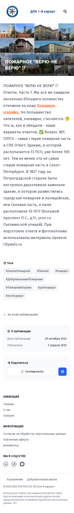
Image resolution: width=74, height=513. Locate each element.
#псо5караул (14, 296)
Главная (8, 404)
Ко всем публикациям (23, 314)
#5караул (61, 271)
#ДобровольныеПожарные (24, 279)
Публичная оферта (16, 439)
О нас (7, 410)
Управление (15, 479)
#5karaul (43, 271)
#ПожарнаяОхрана (18, 287)
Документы (10, 445)
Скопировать (34, 371)
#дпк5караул (47, 287)
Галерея (8, 415)
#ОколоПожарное (18, 271)
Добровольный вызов (42, 479)
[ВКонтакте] (5, 464)
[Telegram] (14, 464)
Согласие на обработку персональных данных (34, 434)
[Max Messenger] (22, 464)
